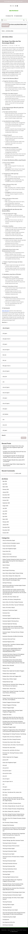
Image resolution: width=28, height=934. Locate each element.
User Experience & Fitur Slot (9, 922)
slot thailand (5, 414)
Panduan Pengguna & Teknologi (9, 705)
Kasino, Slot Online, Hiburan (9, 607)
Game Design (5, 567)
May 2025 (5, 513)
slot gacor (5, 333)
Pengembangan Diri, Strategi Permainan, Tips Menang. (14, 734)
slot (3, 381)
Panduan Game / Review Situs (9, 688)
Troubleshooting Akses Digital (9, 916)
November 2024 (6, 530)
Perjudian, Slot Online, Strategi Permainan (12, 739)
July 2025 (5, 508)
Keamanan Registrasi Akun (8, 641)
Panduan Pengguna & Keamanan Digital (11, 702)
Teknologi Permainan (7, 901)
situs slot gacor (6, 310)
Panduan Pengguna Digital (8, 707)
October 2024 (5, 532)
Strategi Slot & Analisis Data (9, 837)
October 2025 (5, 500)
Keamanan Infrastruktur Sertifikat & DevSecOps (13, 636)
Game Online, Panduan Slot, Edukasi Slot (11, 575)
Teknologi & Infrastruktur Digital (9, 851)
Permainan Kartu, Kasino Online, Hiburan (11, 742)
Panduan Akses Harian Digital (9, 673)
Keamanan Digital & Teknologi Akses (11, 621)
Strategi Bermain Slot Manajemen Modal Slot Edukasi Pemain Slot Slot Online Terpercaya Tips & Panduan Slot (14, 829)
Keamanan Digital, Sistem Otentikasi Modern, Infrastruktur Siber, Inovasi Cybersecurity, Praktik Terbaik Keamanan (13, 628)
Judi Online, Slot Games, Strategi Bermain (12, 599)
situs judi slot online (7, 773)
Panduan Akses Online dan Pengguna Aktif (12, 676)
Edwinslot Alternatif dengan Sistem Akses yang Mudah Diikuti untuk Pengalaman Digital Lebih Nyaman (13, 447)
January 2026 (5, 492)
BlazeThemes (15, 931)
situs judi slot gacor (7, 770)
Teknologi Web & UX (7, 907)
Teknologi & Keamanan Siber (9, 866)
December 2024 (6, 527)
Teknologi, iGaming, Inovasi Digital (10, 910)
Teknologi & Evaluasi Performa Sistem (11, 845)
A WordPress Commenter (8, 473)
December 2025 (6, 494)
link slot (4, 355)
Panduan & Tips (6, 668)
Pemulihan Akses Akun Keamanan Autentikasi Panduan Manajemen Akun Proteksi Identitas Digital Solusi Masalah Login (14, 723)
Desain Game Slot (6, 551)
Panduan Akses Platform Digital (9, 679)
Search (3, 435)
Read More (4, 322)
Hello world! (18, 473)
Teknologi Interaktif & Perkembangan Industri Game (14, 892)
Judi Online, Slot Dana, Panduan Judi (10, 596)
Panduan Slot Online (7, 714)
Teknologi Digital (6, 874)
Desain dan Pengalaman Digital (9, 548)
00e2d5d (5, 45)
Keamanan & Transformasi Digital (10, 610)
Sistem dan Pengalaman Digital (9, 762)
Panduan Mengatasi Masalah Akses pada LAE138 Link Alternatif (14, 1)
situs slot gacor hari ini (8, 781)
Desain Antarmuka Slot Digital (9, 545)
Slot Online (5, 795)
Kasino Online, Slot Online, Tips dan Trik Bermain (13, 604)
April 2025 (5, 516)
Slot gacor (5, 365)
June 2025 (5, 511)
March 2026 (5, 486)
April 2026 (5, 484)
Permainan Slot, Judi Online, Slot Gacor (11, 750)
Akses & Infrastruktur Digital (9, 540)
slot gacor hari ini (6, 338)
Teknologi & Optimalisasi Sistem (10, 869)
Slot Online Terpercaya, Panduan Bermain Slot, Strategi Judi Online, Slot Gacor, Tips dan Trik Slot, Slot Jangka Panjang (13, 799)
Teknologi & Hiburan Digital (9, 848)
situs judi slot (6, 768)
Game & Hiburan (6, 565)
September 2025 (6, 503)
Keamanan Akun (6, 613)
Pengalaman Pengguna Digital (9, 727)
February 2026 (6, 489)
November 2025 (6, 497)
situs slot (5, 376)
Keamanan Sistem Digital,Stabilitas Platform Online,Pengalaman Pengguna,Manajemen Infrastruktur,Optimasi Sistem (12, 650)
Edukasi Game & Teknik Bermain (10, 556)
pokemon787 (5, 759)
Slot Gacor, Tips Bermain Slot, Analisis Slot (12, 792)
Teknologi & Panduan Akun (8, 871)
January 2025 (5, 524)
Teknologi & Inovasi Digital (8, 854)
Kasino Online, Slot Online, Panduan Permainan (13, 602)
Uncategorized (6, 919)
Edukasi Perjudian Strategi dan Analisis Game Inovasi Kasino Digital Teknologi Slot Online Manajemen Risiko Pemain (14, 561)
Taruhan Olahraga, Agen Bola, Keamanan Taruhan (13, 840)
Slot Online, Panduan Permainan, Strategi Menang (13, 808)
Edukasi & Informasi (7, 554)
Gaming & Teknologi (7, 582)
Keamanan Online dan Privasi (9, 639)
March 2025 (5, 519)
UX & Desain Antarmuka (8, 925)
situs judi (5, 765)
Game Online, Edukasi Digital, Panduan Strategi (13, 573)
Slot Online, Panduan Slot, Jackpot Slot (11, 811)
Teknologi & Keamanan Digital (9, 860)
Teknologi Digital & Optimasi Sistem (10, 877)
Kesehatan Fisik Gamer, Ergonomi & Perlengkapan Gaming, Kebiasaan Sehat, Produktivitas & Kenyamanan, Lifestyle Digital (13, 656)
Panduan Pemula (6, 695)
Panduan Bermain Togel (8, 681)
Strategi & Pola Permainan (8, 825)
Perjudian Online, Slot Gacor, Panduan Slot (12, 736)
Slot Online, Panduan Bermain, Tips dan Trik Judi (13, 806)
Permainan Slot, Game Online (9, 747)
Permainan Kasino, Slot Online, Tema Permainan (13, 744)
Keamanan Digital (6, 615)
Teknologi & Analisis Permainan (9, 843)
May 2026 (5, 481)
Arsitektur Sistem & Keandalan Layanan (11, 543)
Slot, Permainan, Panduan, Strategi (10, 822)
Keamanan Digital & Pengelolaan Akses (11, 618)
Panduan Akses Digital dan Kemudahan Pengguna (13, 671)
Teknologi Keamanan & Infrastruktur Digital (12, 895)
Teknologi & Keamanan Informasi (10, 863)
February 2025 (6, 522)
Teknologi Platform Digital (8, 904)
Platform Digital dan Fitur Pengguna (10, 757)
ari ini (9, 365)
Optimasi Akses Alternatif (8, 665)
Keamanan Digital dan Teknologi (10, 623)
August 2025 (5, 505)
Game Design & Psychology (9, 570)
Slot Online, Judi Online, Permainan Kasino (12, 803)
